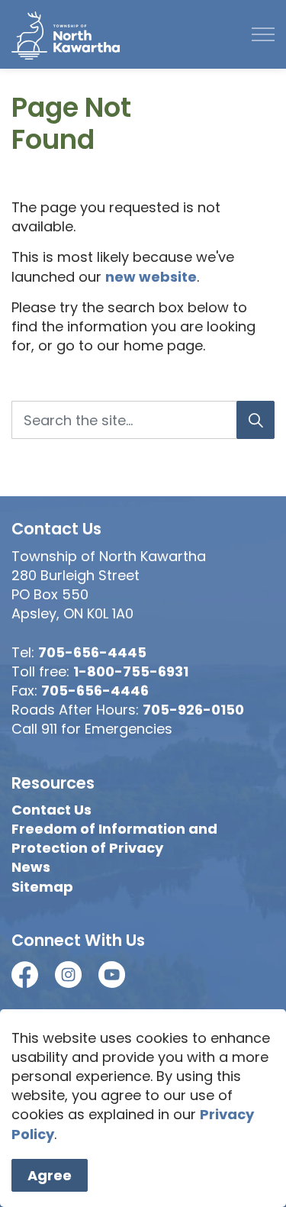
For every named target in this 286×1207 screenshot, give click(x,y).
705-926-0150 (193, 709)
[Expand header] (263, 34)
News (30, 866)
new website (151, 276)
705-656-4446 (95, 690)
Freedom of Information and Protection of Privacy (114, 838)
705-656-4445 (92, 652)
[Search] (255, 420)
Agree (49, 1175)
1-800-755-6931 (130, 671)
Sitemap (42, 886)
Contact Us (51, 809)
